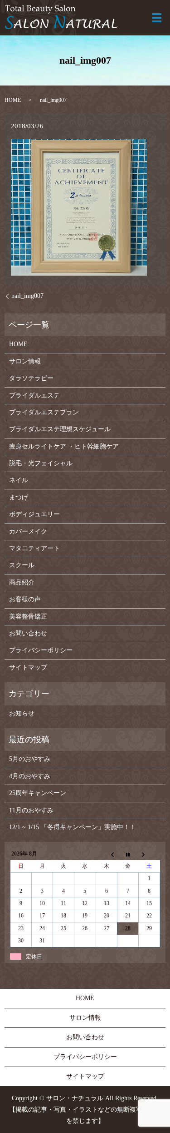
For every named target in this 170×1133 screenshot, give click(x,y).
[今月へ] (127, 854)
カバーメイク (28, 531)
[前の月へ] (106, 854)
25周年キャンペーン (37, 793)
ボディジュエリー (34, 514)
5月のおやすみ (29, 758)
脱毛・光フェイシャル (41, 463)
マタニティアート (34, 548)
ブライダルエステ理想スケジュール (60, 429)
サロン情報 (25, 361)
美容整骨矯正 (28, 616)
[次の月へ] (149, 854)
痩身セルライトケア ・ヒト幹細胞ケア (64, 446)
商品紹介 (21, 582)
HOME (13, 100)
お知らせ (21, 713)
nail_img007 (27, 295)
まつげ (18, 497)
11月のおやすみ (31, 810)
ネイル (18, 480)
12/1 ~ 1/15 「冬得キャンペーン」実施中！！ (72, 827)
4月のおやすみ (29, 776)
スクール (21, 565)
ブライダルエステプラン (44, 412)
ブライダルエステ (34, 395)
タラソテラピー (31, 378)
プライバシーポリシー (41, 650)
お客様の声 (25, 599)
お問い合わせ (28, 633)
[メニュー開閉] (156, 17)
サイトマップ (28, 667)
